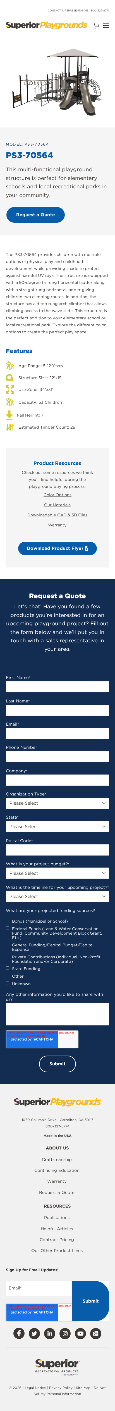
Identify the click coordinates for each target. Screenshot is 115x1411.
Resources (57, 1206)
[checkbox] (57, 952)
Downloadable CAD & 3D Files (57, 514)
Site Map (84, 1388)
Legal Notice (35, 1388)
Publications (57, 1217)
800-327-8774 (100, 10)
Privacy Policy (61, 1388)
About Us (57, 1148)
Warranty (57, 524)
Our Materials (57, 504)
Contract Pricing (57, 1239)
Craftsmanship (57, 1159)
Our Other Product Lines (57, 1250)
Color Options (57, 494)
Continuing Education (57, 1170)
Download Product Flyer (56, 548)
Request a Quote (57, 1192)
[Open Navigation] (106, 25)
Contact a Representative (68, 10)
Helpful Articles (57, 1228)
